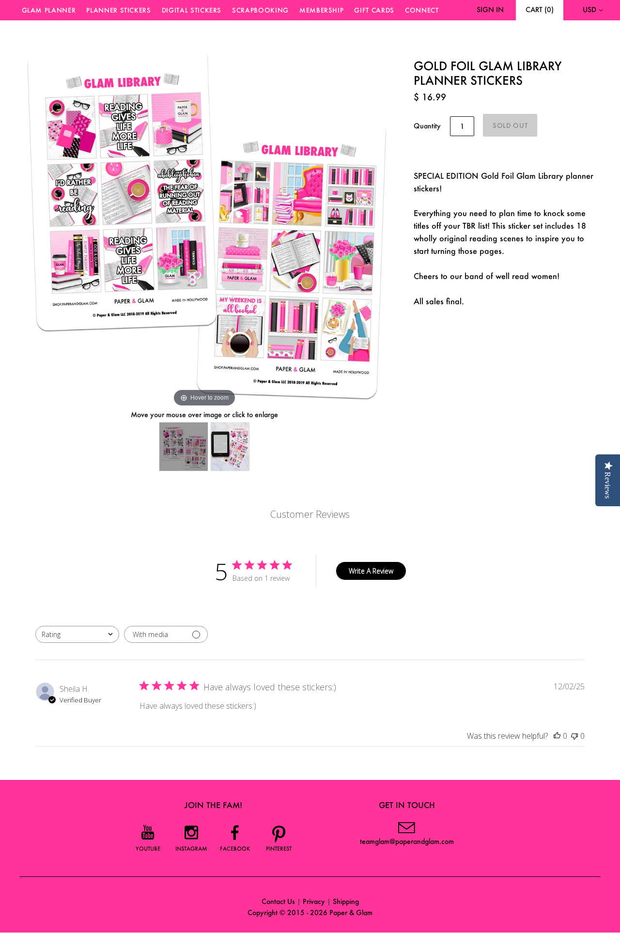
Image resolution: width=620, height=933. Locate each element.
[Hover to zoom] (204, 223)
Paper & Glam (350, 912)
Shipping (346, 901)
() (540, 9)
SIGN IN (490, 9)
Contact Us (278, 901)
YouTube (148, 848)
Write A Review (371, 570)
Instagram (191, 848)
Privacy (314, 901)
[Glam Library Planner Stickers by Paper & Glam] (230, 446)
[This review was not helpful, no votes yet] (574, 736)
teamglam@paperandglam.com (407, 841)
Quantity (427, 125)
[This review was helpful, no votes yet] (557, 736)
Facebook (235, 848)
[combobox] (77, 634)
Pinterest (279, 848)
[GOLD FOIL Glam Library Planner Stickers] (183, 446)
